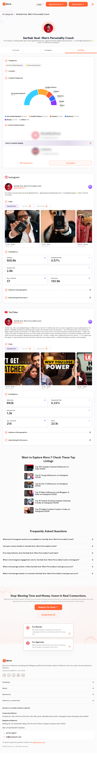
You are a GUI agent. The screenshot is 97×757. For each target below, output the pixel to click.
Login (39, 4)
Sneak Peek (46, 615)
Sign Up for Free (55, 4)
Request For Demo (47, 607)
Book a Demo (77, 4)
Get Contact (70, 163)
